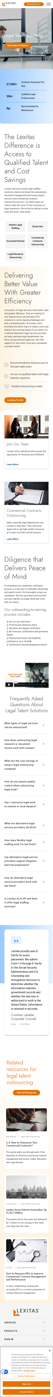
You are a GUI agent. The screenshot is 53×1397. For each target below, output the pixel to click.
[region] (26, 1372)
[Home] (8, 4)
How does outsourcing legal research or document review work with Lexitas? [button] (20, 744)
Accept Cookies (26, 1392)
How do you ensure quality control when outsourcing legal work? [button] (19, 785)
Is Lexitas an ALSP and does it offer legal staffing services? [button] (21, 902)
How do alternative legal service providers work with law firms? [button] (20, 881)
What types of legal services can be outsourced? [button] (21, 725)
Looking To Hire (15, 400)
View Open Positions (17, 45)
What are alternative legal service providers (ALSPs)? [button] (20, 825)
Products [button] (11, 1331)
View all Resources (26, 1092)
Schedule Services (33, 4)
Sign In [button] (8, 1339)
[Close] (50, 1350)
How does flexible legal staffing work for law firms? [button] (20, 842)
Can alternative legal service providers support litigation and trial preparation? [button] (21, 861)
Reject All (26, 1384)
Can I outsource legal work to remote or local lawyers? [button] (20, 804)
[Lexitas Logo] (26, 1312)
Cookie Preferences (26, 1376)
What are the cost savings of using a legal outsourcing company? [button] (21, 764)
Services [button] (10, 1322)
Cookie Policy (29, 1371)
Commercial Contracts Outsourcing (37, 241)
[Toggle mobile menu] (49, 3)
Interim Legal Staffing (15, 226)
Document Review (15, 241)
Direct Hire (37, 226)
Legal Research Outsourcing (15, 256)
